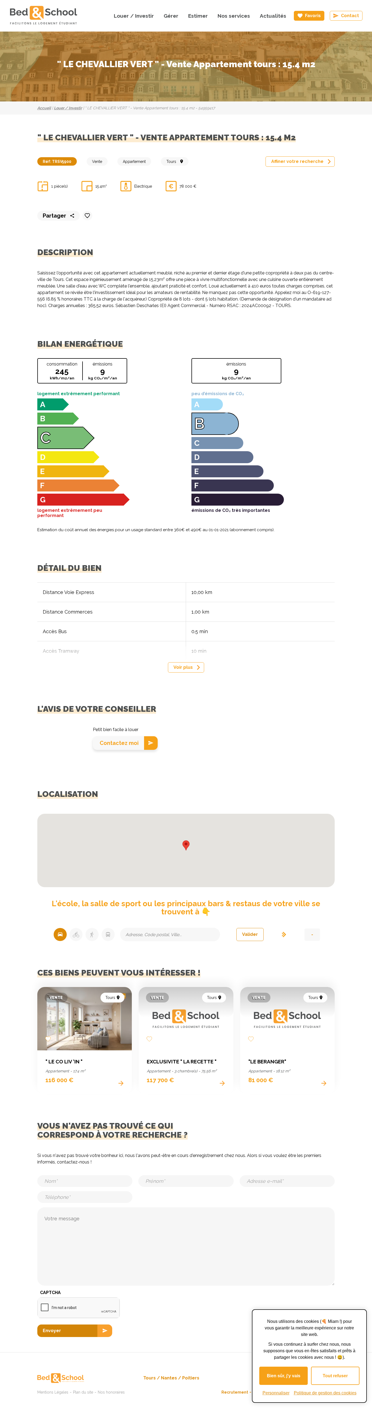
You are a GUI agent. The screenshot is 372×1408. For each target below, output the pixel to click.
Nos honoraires (111, 1392)
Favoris (313, 15)
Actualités (273, 16)
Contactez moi (119, 743)
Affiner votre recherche (297, 161)
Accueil (44, 108)
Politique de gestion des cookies (325, 1393)
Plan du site (83, 1392)
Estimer (198, 16)
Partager (54, 215)
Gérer (171, 16)
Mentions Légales (52, 1392)
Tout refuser (335, 1375)
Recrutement (234, 1392)
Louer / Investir (134, 16)
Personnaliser (276, 1393)
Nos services (234, 16)
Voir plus (183, 667)
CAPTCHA (50, 1292)
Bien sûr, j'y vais (283, 1375)
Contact (350, 15)
